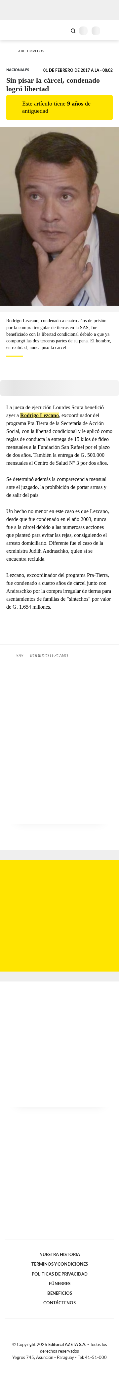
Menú (110, 30)
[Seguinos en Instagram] (70, 1365)
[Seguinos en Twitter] (57, 1365)
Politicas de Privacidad (60, 1274)
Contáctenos (59, 1303)
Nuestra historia (59, 1255)
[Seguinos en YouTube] (63, 1365)
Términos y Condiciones (59, 1264)
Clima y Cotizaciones (62, 30)
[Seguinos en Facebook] (50, 1365)
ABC (17, 29)
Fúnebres (59, 1284)
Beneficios (59, 1293)
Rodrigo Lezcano (39, 415)
